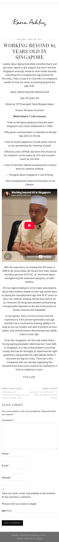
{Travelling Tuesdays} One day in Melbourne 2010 (15, 393)
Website (6, 477)
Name (6, 453)
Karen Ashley (29, 22)
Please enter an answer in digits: (19, 504)
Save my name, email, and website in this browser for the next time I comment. (28, 495)
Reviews (21, 39)
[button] (57, 1)
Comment (8, 420)
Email (6, 465)
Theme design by (30, 539)
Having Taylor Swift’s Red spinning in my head (43, 393)
